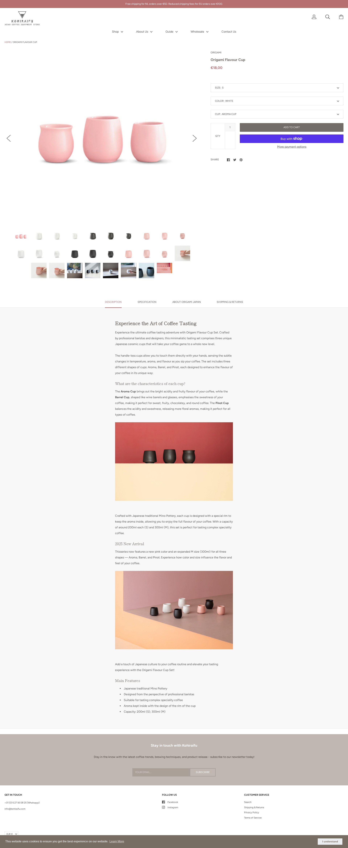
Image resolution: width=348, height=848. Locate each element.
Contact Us (228, 31)
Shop (115, 31)
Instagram (172, 807)
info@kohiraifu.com (15, 808)
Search (247, 802)
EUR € (10, 834)
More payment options (291, 146)
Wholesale (198, 31)
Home (8, 42)
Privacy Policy (251, 812)
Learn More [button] (116, 841)
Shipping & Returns (254, 807)
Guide (169, 31)
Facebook (172, 802)
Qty (217, 136)
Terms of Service (253, 817)
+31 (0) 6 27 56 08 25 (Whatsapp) (22, 802)
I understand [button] (330, 841)
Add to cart (291, 127)
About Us (142, 31)
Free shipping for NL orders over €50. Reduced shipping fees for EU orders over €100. (174, 3)
